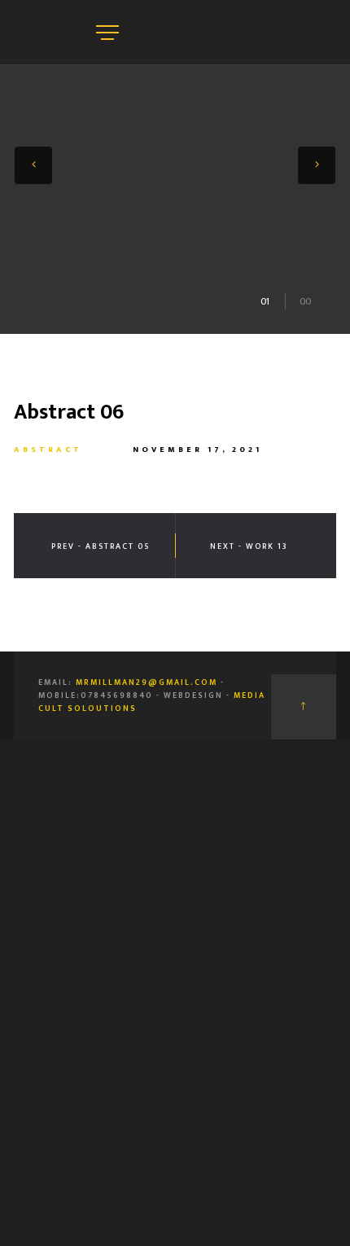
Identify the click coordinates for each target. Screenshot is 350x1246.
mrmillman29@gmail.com (146, 682)
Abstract (48, 449)
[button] (33, 165)
